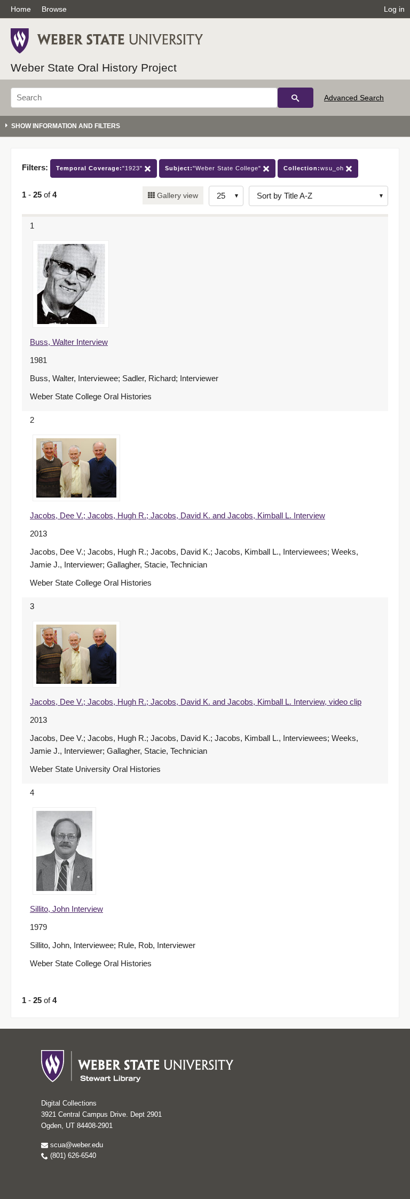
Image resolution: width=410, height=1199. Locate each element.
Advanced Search (354, 97)
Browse (54, 9)
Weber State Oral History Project (94, 67)
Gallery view (176, 195)
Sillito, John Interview (66, 908)
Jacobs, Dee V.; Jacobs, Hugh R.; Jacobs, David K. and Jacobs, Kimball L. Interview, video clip (195, 701)
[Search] (295, 98)
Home (21, 9)
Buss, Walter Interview (69, 341)
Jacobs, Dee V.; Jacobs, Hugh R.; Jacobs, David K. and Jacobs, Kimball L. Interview (177, 515)
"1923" (100, 168)
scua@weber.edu (75, 1145)
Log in (394, 9)
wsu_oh (314, 168)
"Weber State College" (214, 168)
